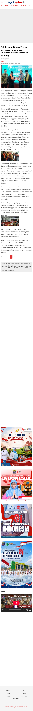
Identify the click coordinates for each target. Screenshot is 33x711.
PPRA (8, 693)
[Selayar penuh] (30, 610)
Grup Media (16, 699)
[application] (16, 603)
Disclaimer (24, 696)
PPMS (24, 693)
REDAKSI (8, 691)
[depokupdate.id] (16, 3)
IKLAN (8, 696)
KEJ (24, 691)
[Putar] (3, 610)
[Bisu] (27, 610)
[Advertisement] (16, 26)
